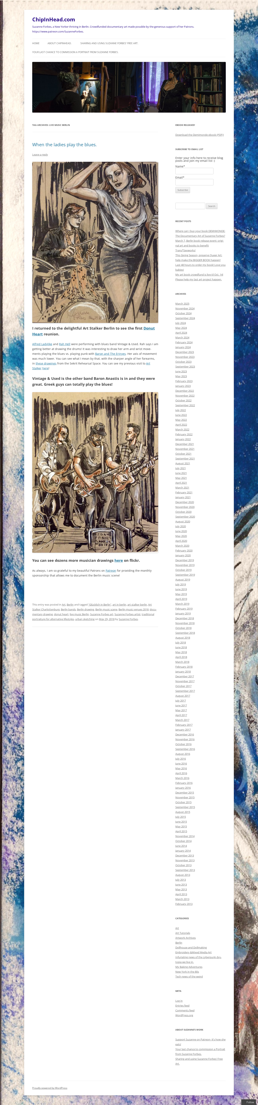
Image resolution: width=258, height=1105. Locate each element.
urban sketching (85, 619)
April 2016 (181, 773)
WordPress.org (184, 1015)
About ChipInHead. (60, 43)
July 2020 (180, 526)
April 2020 (181, 541)
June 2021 (181, 473)
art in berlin (119, 604)
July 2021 (180, 468)
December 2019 (184, 560)
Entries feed (182, 1005)
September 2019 (185, 575)
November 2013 (185, 860)
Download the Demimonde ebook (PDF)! (199, 135)
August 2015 (182, 812)
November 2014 (185, 836)
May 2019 (181, 594)
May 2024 (181, 328)
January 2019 (183, 613)
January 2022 (183, 439)
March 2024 (182, 337)
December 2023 (184, 352)
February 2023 (183, 381)
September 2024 (185, 318)
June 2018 (181, 647)
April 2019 (181, 599)
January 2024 (183, 347)
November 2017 (185, 681)
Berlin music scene (106, 609)
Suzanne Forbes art (101, 614)
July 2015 (180, 817)
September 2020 (185, 516)
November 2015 (185, 797)
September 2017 (185, 691)
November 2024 (185, 308)
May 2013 (181, 889)
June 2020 (181, 531)
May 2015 (181, 826)
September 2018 (185, 633)
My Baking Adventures (188, 967)
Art (64, 604)
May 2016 (181, 768)
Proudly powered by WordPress (49, 1088)
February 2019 (183, 608)
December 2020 (184, 502)
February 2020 (183, 550)
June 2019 (181, 589)
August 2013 (182, 875)
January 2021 (183, 497)
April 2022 (181, 424)
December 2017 (184, 676)
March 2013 (182, 899)
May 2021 (181, 478)
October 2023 (183, 361)
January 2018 (183, 671)
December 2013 (184, 855)
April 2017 (181, 715)
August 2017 (182, 696)
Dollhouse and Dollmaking (191, 947)
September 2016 (185, 749)
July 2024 (180, 323)
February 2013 (183, 904)
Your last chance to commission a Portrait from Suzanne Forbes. (75, 52)
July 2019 (180, 584)
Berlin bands (68, 609)
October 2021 (183, 453)
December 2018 (184, 618)
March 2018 (182, 662)
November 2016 (185, 739)
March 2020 (182, 545)
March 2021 (182, 487)
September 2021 (185, 458)
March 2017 (182, 720)
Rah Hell (64, 344)
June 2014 (181, 846)
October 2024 (183, 313)
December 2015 (184, 792)
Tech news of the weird (189, 976)
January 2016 (183, 788)
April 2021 (181, 483)
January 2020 (183, 555)
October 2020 (183, 512)
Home (36, 43)
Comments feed (185, 1010)
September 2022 (185, 405)
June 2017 (181, 705)
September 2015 (185, 807)
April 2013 (181, 894)
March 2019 (182, 604)
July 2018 (180, 642)
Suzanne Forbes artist (127, 614)
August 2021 (182, 463)
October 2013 (183, 865)
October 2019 (183, 570)
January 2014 (183, 850)
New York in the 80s (187, 971)
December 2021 (184, 444)
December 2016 (184, 734)
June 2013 (181, 884)
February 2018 (183, 666)
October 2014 (183, 841)
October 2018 (183, 628)
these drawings (46, 363)
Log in (179, 1001)
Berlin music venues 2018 (134, 609)
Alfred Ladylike (42, 344)
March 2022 (182, 429)
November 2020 (185, 507)
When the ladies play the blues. (64, 144)
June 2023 (181, 371)
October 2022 (183, 400)
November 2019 (185, 565)
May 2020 (181, 536)
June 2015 (181, 821)
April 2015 (181, 831)
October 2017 (183, 686)
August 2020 (182, 521)
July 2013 (180, 879)
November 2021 (185, 449)
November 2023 (185, 357)
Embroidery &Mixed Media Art (193, 952)
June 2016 (181, 763)
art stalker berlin (137, 604)
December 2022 (184, 391)
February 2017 (183, 725)
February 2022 (183, 434)
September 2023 (185, 366)
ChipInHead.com (53, 19)
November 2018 (185, 623)
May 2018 (181, 652)
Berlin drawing (85, 609)
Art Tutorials (182, 933)
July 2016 (180, 758)
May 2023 (181, 376)
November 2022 (185, 395)
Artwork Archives (185, 938)
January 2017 (183, 729)
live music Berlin (79, 614)
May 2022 (181, 420)
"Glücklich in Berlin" (99, 604)
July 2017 (180, 700)
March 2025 (182, 303)
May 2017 (181, 710)
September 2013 (185, 870)
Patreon (111, 570)
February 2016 (183, 783)
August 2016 (182, 754)
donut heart (61, 614)
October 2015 (183, 802)
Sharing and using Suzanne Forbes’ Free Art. (109, 43)
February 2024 (183, 342)
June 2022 (181, 415)
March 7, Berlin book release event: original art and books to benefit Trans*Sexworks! (199, 245)
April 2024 (181, 332)
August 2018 (182, 637)
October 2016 (183, 744)
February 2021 (183, 492)
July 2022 (180, 410)
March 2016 (182, 778)
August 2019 (182, 579)
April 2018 (181, 657)
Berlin (70, 604)
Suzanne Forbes (128, 619)
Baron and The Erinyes (110, 354)
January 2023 (183, 386)
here (45, 368)
